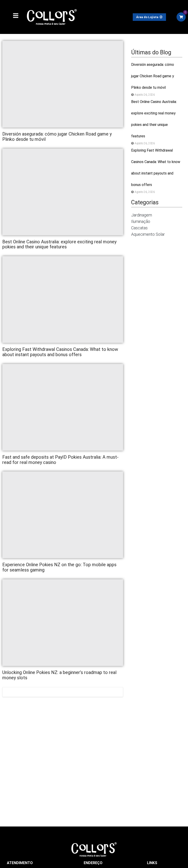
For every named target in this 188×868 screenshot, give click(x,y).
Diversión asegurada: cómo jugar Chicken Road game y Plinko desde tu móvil (57, 136)
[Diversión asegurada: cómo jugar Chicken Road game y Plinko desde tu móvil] (62, 84)
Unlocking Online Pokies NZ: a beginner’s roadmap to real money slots (59, 675)
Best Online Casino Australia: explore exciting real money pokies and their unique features (59, 244)
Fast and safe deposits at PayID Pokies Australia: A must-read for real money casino (60, 459)
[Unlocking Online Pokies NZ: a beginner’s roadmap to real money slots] (62, 622)
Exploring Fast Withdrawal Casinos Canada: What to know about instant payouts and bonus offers (60, 352)
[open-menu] (13, 16)
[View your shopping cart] (181, 17)
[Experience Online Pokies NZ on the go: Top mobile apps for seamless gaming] (62, 514)
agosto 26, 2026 (145, 94)
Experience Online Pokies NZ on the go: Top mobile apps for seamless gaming (59, 567)
